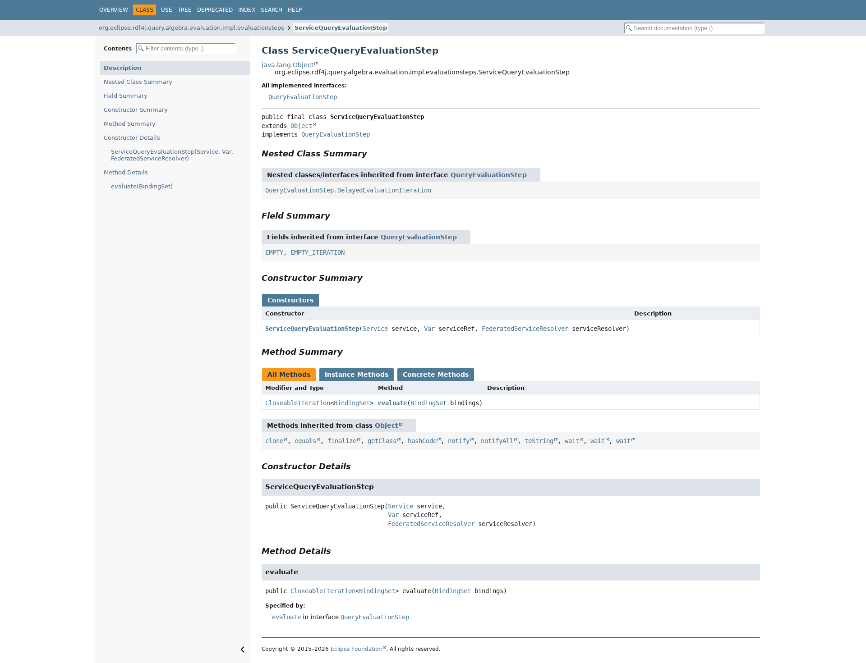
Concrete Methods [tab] (436, 374)
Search (271, 10)
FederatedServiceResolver (525, 328)
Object (301, 125)
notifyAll (497, 440)
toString (539, 440)
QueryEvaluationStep (302, 97)
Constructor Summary (136, 109)
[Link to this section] (373, 153)
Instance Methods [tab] (356, 374)
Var (429, 328)
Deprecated (215, 10)
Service (375, 328)
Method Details (126, 172)
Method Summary (130, 123)
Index (246, 10)
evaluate (392, 403)
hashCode (422, 440)
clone (274, 440)
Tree (185, 10)
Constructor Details (132, 137)
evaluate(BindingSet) (142, 186)
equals (305, 440)
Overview (113, 10)
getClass (382, 440)
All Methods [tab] (288, 374)
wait (572, 440)
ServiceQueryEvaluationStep (341, 27)
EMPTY (274, 252)
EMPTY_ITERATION (317, 252)
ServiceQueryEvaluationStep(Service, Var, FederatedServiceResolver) (172, 155)
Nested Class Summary (138, 81)
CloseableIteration (297, 403)
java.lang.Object (287, 65)
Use (166, 10)
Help (295, 10)
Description (122, 67)
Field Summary (125, 95)
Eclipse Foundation (356, 649)
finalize (341, 440)
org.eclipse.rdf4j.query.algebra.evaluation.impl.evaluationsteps (191, 27)
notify (459, 440)
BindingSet (352, 403)
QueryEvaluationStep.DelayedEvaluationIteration (348, 190)
